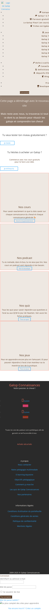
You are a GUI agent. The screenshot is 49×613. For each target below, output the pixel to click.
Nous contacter (24, 464)
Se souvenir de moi (11, 592)
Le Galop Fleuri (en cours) (36, 22)
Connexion (24, 92)
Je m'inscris (9, 168)
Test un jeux (24, 369)
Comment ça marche (24, 484)
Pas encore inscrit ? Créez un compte (24, 608)
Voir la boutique (24, 268)
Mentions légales (24, 526)
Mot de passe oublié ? (9, 600)
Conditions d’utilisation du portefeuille (24, 511)
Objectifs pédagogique (24, 479)
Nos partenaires (25, 494)
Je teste (7, 143)
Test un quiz (24, 319)
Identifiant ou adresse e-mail (12, 579)
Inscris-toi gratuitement (24, 221)
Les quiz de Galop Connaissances (24, 489)
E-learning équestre (24, 474)
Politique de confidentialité (24, 521)
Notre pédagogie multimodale (24, 469)
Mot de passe (6, 587)
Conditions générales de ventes (24, 516)
